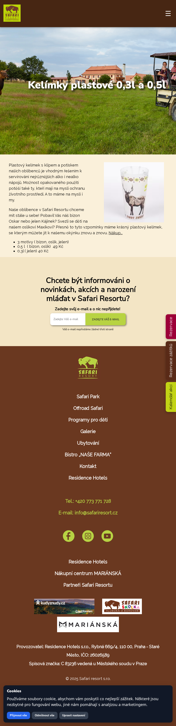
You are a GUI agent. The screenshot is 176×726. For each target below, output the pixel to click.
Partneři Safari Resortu (88, 585)
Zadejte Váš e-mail (105, 319)
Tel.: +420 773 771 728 (88, 501)
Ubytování (88, 443)
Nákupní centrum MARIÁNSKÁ (88, 573)
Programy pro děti (88, 419)
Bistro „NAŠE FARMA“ (88, 454)
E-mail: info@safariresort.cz (88, 512)
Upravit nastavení (73, 715)
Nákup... (116, 233)
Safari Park (88, 396)
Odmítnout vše (44, 715)
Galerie (88, 431)
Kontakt (88, 466)
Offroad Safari (88, 408)
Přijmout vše (18, 715)
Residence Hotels (88, 478)
